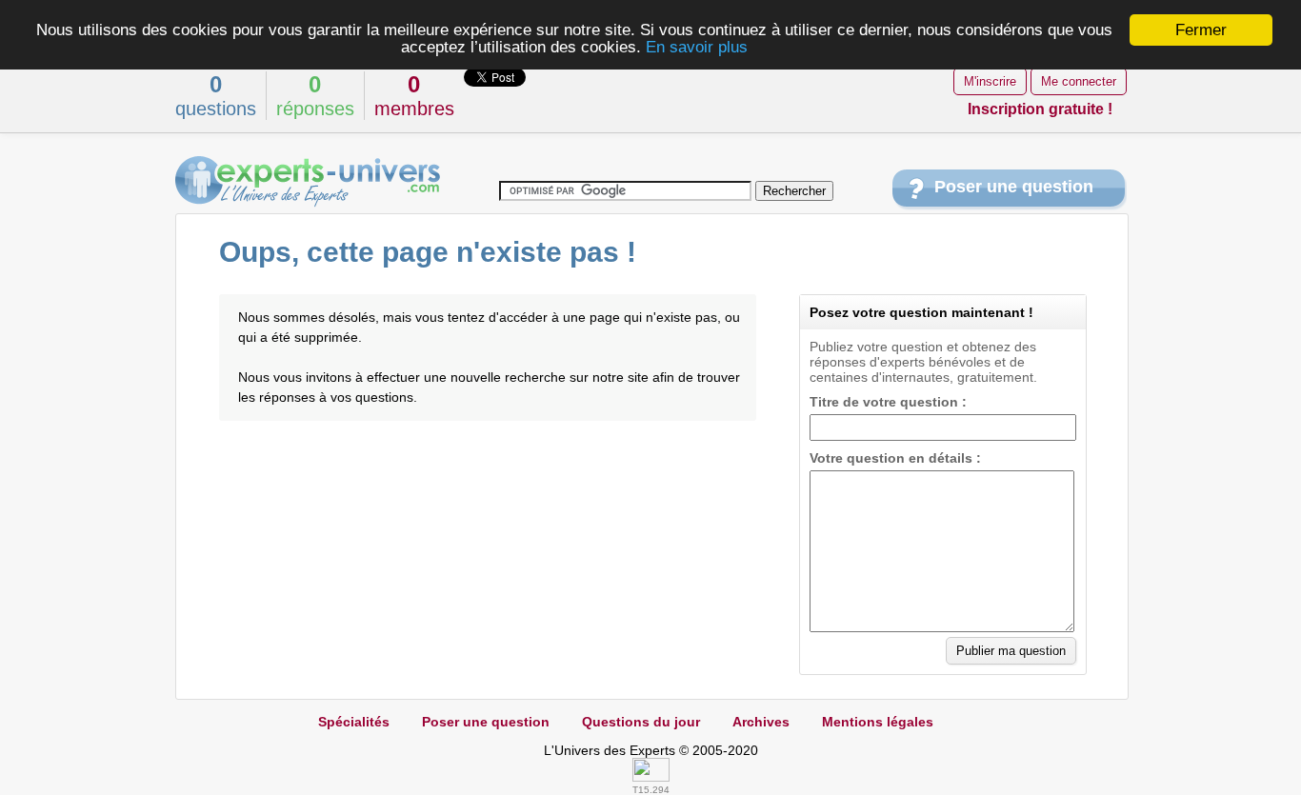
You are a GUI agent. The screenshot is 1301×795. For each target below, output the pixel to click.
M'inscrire (990, 81)
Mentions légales (877, 721)
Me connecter (1078, 81)
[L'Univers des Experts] (307, 182)
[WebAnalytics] (651, 777)
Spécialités (354, 721)
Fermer (1201, 30)
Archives (761, 721)
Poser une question (1013, 186)
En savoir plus (697, 47)
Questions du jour (641, 721)
